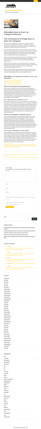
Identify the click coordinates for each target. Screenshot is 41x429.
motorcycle (6, 390)
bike (5, 365)
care (20, 144)
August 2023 (6, 346)
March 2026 (6, 287)
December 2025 (7, 293)
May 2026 (6, 283)
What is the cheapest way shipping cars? (14, 80)
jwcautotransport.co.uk (13, 10)
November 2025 (7, 295)
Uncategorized (9, 143)
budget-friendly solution (15, 144)
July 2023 (6, 347)
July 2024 (6, 325)
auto (5, 356)
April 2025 (6, 308)
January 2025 (7, 314)
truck (5, 411)
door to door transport (8, 379)
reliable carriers (7, 396)
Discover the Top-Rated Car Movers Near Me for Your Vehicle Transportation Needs (19, 237)
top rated (6, 403)
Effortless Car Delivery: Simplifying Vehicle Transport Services (23, 263)
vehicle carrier (7, 416)
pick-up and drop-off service (19, 145)
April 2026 (6, 285)
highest (5, 384)
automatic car (7, 362)
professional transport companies (30, 145)
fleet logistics (6, 382)
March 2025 (6, 310)
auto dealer (6, 358)
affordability (9, 144)
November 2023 (7, 340)
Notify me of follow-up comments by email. (15, 202)
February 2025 (7, 312)
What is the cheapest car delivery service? (14, 82)
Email (7, 188)
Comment (8, 170)
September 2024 (7, 321)
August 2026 (6, 278)
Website (7, 192)
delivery (5, 377)
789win (7, 265)
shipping (5, 401)
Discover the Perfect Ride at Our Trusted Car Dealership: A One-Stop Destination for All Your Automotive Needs (19, 248)
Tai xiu (7, 252)
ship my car (6, 397)
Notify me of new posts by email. (13, 204)
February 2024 (7, 334)
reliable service (6, 146)
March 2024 (6, 332)
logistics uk (6, 386)
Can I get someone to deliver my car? (13, 81)
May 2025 (6, 306)
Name (7, 184)
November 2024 (7, 317)
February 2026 (7, 289)
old (4, 394)
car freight (6, 371)
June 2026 (6, 281)
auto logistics (6, 360)
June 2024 (6, 327)
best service (6, 364)
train (5, 405)
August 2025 (6, 300)
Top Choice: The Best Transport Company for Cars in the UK (16, 232)
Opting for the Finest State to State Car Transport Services (16, 234)
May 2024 (6, 329)
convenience (34, 144)
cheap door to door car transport (26, 144)
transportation (7, 409)
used (5, 414)
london (5, 388)
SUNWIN (7, 257)
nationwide (6, 392)
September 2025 (7, 298)
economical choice (12, 145)
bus (4, 367)
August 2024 (6, 323)
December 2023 (7, 338)
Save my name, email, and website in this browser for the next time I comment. (20, 197)
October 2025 (7, 297)
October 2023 (7, 342)
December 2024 (7, 315)
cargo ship (6, 373)
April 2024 (6, 330)
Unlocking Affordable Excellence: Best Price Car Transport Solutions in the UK (19, 230)
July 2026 (6, 280)
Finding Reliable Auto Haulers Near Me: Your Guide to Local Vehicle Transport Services (19, 228)
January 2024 (7, 336)
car (4, 369)
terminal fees (11, 146)
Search (5, 216)
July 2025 (6, 302)
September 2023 (7, 344)
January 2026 (7, 291)
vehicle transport (16, 146)
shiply (5, 399)
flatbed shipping (7, 381)
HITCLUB (7, 246)
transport (6, 407)
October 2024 (7, 319)
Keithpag (7, 263)
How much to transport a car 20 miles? (13, 84)
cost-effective (6, 145)
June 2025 (6, 304)
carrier (5, 375)
